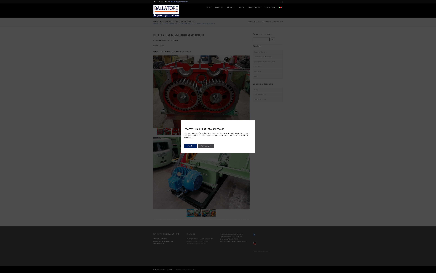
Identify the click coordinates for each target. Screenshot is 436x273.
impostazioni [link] (188, 137)
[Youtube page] (282, 2)
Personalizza (205, 146)
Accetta (190, 146)
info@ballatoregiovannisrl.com (178, 2)
